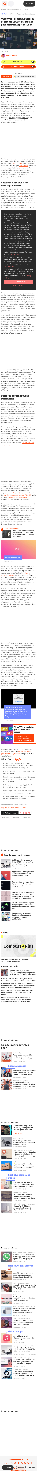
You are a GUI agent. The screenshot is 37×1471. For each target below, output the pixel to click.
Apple (18, 759)
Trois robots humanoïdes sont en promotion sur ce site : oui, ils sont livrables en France (24, 1057)
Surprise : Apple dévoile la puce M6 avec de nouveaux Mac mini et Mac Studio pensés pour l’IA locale (19, 779)
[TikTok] (9, 1463)
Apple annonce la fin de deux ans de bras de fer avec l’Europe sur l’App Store (19, 797)
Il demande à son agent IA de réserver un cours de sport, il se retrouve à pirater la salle (18, 979)
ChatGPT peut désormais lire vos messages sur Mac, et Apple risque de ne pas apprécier (19, 792)
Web (11, 14)
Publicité (26, 817)
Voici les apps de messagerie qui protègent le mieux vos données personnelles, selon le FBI (23, 906)
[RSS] (25, 1463)
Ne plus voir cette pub (9, 850)
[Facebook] (18, 1463)
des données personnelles (18, 118)
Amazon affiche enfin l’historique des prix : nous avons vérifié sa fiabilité (23, 1166)
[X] (12, 1463)
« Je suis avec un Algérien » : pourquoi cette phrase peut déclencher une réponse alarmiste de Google (24, 1184)
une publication (16, 163)
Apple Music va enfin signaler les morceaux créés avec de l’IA (24, 1338)
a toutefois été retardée (18, 493)
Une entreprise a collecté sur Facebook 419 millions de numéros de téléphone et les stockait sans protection (23, 895)
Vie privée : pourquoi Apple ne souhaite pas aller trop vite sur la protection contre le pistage (23, 533)
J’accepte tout (19, 282)
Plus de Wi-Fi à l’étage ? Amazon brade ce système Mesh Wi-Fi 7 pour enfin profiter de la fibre (23, 1208)
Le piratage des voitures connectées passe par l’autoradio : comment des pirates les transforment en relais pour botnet (23, 1196)
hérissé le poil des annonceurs (18, 497)
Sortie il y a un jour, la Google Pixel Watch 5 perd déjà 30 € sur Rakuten (24, 1287)
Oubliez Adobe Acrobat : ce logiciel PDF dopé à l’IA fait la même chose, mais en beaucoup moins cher (23, 863)
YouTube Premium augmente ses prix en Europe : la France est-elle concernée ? (24, 1299)
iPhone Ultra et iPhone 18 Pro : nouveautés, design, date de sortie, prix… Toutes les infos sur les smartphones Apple (22, 972)
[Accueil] (4, 4)
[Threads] (31, 1463)
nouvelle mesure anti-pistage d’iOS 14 (17, 495)
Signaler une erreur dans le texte (13, 808)
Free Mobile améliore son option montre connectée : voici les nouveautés (23, 1322)
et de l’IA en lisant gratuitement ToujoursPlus (16, 752)
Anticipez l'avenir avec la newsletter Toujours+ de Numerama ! (14, 961)
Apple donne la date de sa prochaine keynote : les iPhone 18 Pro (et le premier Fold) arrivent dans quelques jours (18, 765)
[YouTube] (5, 1463)
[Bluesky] (28, 1463)
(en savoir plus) (16, 254)
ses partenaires (9, 266)
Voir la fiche (18, 1133)
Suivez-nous (6, 76)
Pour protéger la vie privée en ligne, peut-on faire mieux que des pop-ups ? (23, 884)
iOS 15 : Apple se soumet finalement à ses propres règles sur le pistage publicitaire (21, 916)
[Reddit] (22, 1463)
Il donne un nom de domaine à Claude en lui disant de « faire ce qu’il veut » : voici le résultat (24, 1154)
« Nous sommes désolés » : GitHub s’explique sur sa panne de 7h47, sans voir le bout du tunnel (23, 1373)
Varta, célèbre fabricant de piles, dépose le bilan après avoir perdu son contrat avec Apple (17, 992)
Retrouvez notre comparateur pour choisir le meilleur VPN (23, 738)
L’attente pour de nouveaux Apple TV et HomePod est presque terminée (17, 786)
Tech (5, 14)
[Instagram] (15, 1463)
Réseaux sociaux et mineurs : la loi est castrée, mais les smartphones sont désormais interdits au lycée (24, 1072)
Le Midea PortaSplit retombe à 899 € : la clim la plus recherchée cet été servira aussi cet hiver (24, 1311)
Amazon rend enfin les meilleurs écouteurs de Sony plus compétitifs (24, 1142)
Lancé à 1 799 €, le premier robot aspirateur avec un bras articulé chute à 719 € (23, 1275)
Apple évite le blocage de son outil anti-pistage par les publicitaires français (23, 873)
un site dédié (23, 166)
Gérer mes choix (18, 285)
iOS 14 (16, 817)
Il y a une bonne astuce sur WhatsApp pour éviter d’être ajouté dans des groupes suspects (24, 1257)
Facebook (6, 817)
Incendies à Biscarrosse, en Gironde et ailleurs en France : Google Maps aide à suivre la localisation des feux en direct (16, 999)
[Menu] (11, 4)
